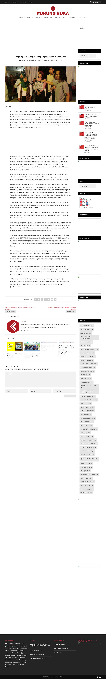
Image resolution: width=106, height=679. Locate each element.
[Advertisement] (40, 38)
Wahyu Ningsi (86, 493)
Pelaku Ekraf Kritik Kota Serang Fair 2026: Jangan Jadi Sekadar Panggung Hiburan (91, 148)
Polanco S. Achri (87, 454)
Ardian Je (85, 345)
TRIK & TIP (72, 18)
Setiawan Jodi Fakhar (89, 474)
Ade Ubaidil (85, 333)
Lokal (51, 60)
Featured (46, 60)
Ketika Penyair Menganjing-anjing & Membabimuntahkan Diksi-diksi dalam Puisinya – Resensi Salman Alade (90, 136)
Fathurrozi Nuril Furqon (86, 391)
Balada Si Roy (86, 360)
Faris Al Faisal (86, 382)
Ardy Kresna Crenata (89, 349)
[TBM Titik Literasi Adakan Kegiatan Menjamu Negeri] (32, 346)
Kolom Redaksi (82, 18)
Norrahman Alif (87, 451)
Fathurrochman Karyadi (89, 386)
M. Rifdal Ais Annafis (88, 429)
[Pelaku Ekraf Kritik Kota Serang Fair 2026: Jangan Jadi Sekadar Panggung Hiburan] (82, 147)
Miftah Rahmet (86, 436)
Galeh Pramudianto (88, 400)
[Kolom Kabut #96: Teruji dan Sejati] (15, 346)
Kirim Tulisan (15, 2)
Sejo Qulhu (85, 471)
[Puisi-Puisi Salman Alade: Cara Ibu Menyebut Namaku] (82, 107)
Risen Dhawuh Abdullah (88, 459)
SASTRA (38, 18)
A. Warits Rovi (86, 326)
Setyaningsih (86, 478)
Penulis (30, 2)
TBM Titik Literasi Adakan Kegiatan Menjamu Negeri (32, 355)
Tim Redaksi (23, 2)
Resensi (57, 18)
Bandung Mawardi (88, 364)
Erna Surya (85, 375)
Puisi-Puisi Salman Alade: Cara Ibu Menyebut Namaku (91, 107)
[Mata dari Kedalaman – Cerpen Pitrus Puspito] (82, 116)
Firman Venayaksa (87, 396)
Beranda (7, 2)
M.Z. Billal (85, 433)
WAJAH (64, 18)
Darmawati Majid (87, 367)
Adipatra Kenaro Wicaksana (86, 337)
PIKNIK (46, 18)
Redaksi (31, 60)
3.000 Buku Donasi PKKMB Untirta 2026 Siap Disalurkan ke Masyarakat (91, 124)
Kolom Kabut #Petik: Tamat (47, 347)
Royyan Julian (86, 463)
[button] (79, 39)
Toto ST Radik (86, 489)
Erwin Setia (85, 378)
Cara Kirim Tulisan (59, 644)
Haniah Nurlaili (87, 407)
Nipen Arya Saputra (88, 447)
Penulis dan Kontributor (61, 648)
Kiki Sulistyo (86, 425)
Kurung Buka (50, 677)
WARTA (29, 18)
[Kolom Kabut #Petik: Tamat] (49, 342)
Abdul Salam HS (86, 329)
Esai (51, 18)
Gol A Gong (85, 403)
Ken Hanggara (86, 422)
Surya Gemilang (87, 482)
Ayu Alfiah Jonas (87, 353)
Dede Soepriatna (87, 371)
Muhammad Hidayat (88, 440)
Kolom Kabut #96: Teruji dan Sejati (14, 355)
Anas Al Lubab (86, 342)
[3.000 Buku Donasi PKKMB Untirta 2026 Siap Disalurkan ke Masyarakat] (82, 123)
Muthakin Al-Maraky (88, 443)
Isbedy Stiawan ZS (87, 418)
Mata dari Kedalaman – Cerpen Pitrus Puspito (91, 115)
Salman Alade (86, 467)
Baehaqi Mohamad (87, 356)
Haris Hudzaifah (87, 411)
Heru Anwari (85, 414)
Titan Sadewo (86, 485)
